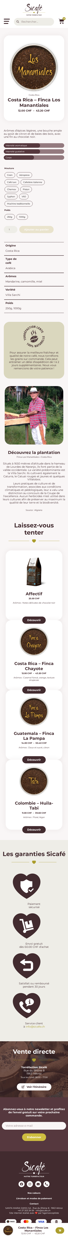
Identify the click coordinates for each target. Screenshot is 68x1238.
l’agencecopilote (50, 1213)
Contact (34, 1204)
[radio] (10, 175)
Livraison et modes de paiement (34, 1198)
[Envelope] (38, 1184)
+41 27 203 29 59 (26, 1210)
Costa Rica (34, 95)
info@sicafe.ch (35, 1026)
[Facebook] (22, 1184)
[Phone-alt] (46, 1184)
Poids (7, 210)
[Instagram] (30, 1184)
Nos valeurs (34, 1193)
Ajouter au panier (36, 229)
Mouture (9, 168)
